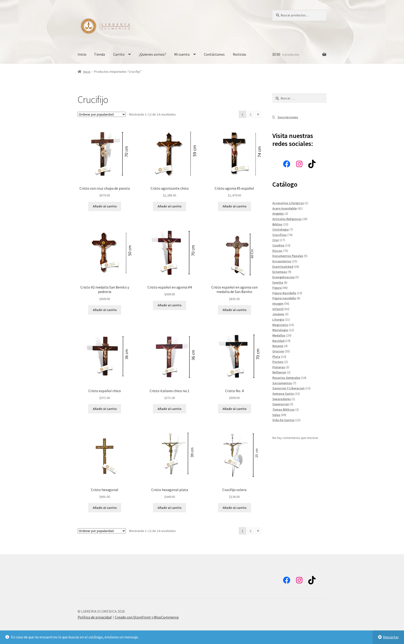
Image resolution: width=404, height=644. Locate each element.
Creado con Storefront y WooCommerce (147, 617)
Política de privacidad (95, 617)
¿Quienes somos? (152, 54)
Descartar (391, 637)
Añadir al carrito (105, 206)
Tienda (99, 54)
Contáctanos (214, 54)
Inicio (82, 54)
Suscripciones (288, 117)
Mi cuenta (182, 54)
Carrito (119, 54)
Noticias (239, 54)
